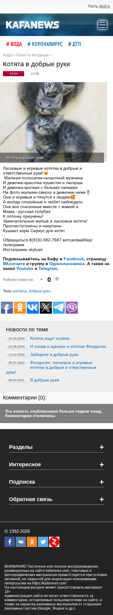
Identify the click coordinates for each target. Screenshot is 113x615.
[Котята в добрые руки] (53, 122)
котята (20, 291)
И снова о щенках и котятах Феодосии (68, 346)
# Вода (14, 43)
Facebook (74, 258)
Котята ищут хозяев (49, 338)
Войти (104, 6)
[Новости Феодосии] (33, 24)
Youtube (24, 268)
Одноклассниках (67, 263)
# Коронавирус (45, 43)
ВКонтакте (14, 263)
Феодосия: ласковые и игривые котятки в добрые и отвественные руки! (51, 367)
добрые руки (40, 291)
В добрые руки (44, 380)
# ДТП (74, 43)
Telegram (48, 268)
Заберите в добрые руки (54, 354)
